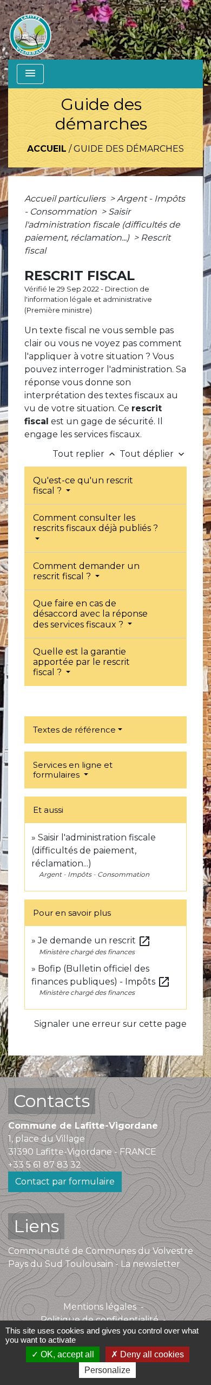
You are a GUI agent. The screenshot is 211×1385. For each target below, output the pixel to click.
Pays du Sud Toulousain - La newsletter (94, 1264)
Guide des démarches (129, 149)
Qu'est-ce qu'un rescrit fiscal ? (83, 485)
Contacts (52, 1100)
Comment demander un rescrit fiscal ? (86, 571)
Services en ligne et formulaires (73, 770)
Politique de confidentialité (100, 1320)
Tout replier (84, 454)
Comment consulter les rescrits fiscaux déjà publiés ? (95, 523)
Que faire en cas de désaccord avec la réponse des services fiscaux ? (90, 613)
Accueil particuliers (66, 198)
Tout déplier (153, 454)
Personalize (107, 1370)
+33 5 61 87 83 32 (44, 1165)
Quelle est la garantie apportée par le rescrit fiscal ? (81, 661)
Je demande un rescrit (94, 940)
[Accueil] (30, 30)
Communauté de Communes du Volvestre (100, 1251)
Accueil (47, 149)
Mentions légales (99, 1307)
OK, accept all (66, 1354)
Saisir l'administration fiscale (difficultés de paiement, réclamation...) (102, 224)
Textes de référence (74, 729)
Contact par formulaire (65, 1181)
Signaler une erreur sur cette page (110, 1024)
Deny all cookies (151, 1354)
